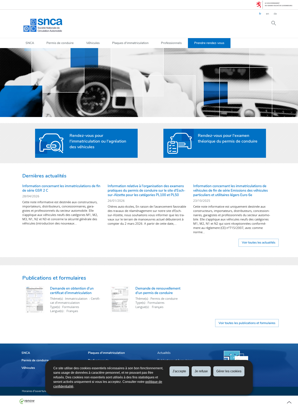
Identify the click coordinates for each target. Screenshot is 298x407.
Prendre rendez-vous (209, 43)
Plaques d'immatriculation (130, 43)
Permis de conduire (60, 43)
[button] (274, 23)
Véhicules (93, 43)
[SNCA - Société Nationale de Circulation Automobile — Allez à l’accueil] (42, 25)
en (267, 13)
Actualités (163, 353)
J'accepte (179, 371)
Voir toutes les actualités (258, 243)
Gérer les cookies (228, 371)
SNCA (30, 43)
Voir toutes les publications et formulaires (247, 323)
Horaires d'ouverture (34, 391)
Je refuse (201, 371)
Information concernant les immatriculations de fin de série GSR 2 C (61, 188)
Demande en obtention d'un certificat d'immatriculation (72, 290)
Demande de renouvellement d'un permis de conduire (157, 290)
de (275, 13)
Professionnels (171, 43)
